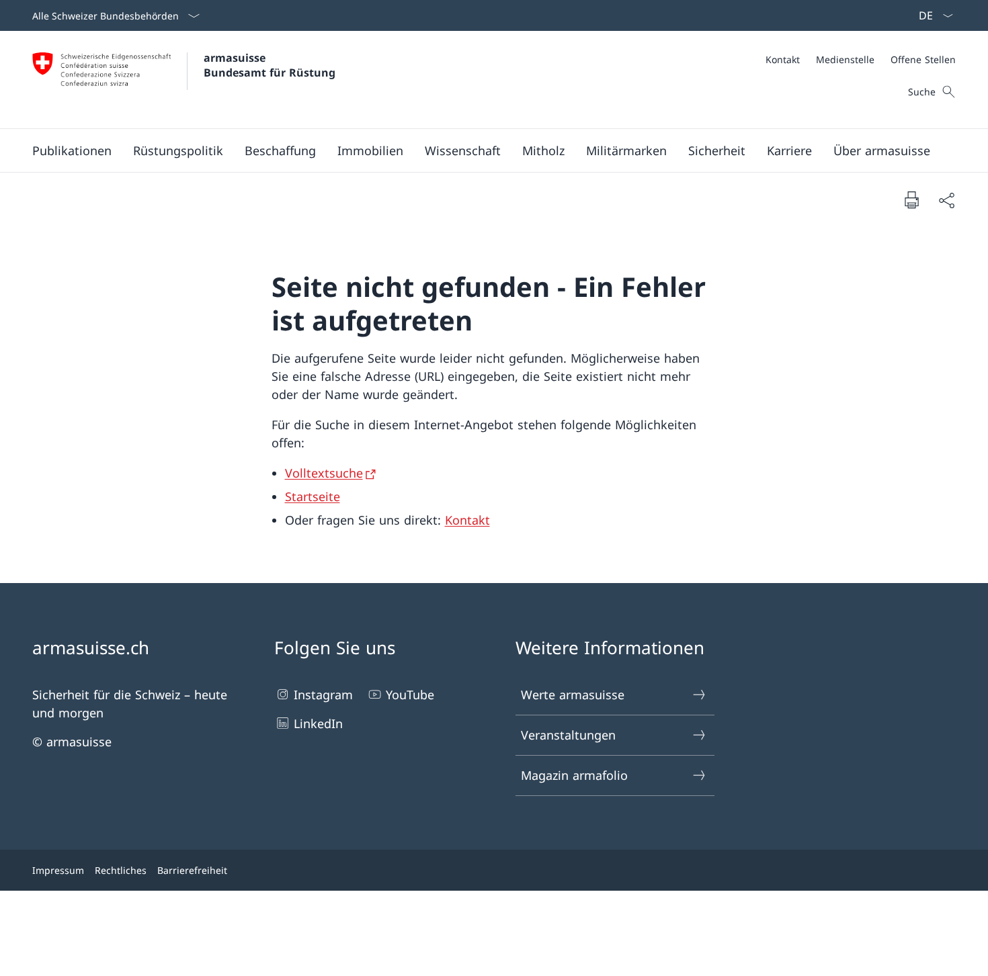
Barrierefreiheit (192, 870)
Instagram (323, 694)
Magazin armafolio (574, 775)
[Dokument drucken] (911, 199)
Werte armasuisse (572, 694)
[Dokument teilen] (946, 199)
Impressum (58, 870)
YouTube (410, 694)
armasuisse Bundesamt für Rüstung (269, 65)
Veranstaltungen (568, 735)
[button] (72, 150)
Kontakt (467, 520)
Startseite (312, 496)
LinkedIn (318, 723)
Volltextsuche (324, 473)
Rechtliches (121, 870)
